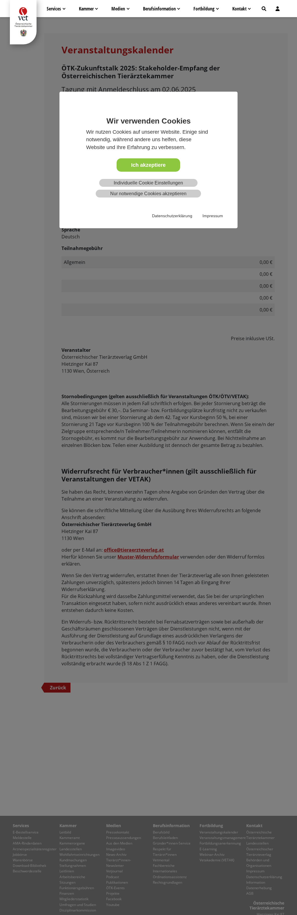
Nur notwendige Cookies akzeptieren (148, 193)
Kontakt (239, 9)
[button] (264, 9)
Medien (118, 9)
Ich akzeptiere (148, 165)
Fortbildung (203, 9)
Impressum (212, 215)
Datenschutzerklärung (172, 215)
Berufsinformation (159, 9)
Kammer (86, 9)
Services (54, 9)
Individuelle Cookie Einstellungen (148, 182)
